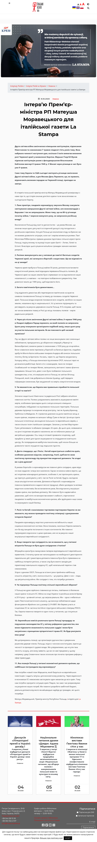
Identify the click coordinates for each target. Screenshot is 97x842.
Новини (56, 99)
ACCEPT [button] (68, 838)
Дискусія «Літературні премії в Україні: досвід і (20, 742)
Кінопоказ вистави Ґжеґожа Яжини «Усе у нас (76, 742)
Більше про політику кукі (51, 838)
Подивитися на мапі (10, 816)
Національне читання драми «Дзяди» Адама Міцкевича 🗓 (48, 742)
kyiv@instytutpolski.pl (11, 823)
